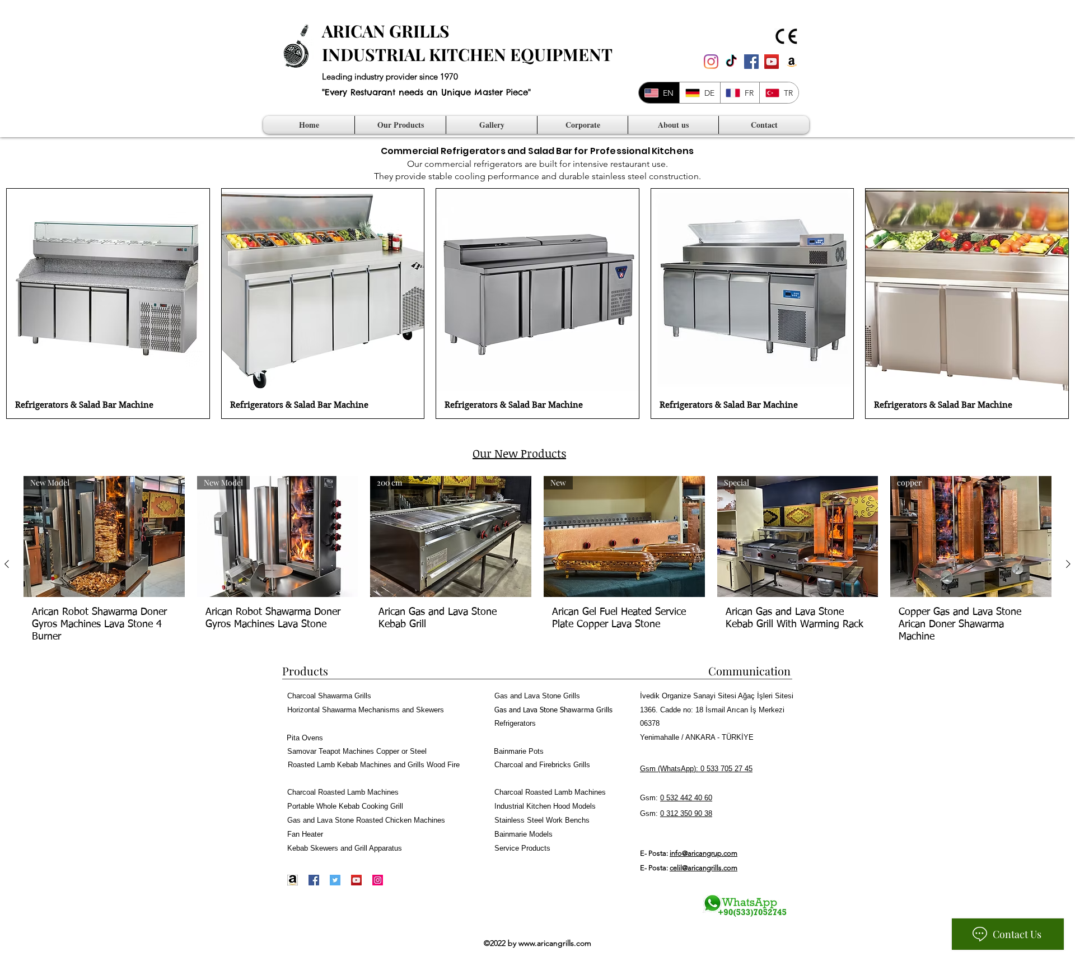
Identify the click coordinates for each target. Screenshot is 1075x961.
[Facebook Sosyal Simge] (751, 61)
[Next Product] (1068, 564)
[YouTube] (356, 880)
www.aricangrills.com (554, 943)
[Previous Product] (6, 564)
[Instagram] (711, 61)
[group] (537, 563)
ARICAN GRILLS (386, 31)
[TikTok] (731, 61)
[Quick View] (108, 290)
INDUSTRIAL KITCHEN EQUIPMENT (467, 54)
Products (305, 670)
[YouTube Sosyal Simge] (771, 61)
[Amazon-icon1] (292, 880)
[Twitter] (335, 880)
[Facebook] (314, 880)
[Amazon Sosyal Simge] (791, 61)
